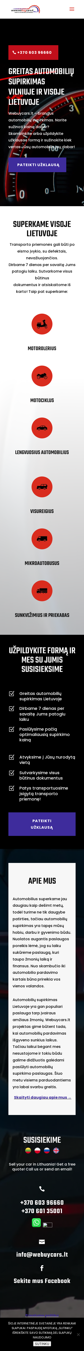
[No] (78, 1334)
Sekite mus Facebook (42, 1281)
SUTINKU (42, 1344)
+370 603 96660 (34, 52)
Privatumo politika (42, 1315)
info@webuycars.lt (42, 1255)
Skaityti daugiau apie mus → (42, 1097)
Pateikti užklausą (38, 165)
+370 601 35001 (42, 1211)
